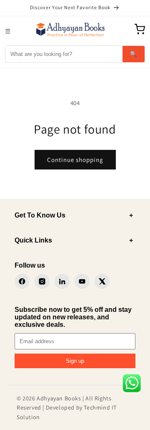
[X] (102, 281)
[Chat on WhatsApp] (132, 385)
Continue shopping (75, 160)
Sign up (75, 361)
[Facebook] (22, 281)
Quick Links (74, 240)
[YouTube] (82, 281)
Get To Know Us (74, 215)
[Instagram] (42, 281)
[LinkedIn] (62, 281)
